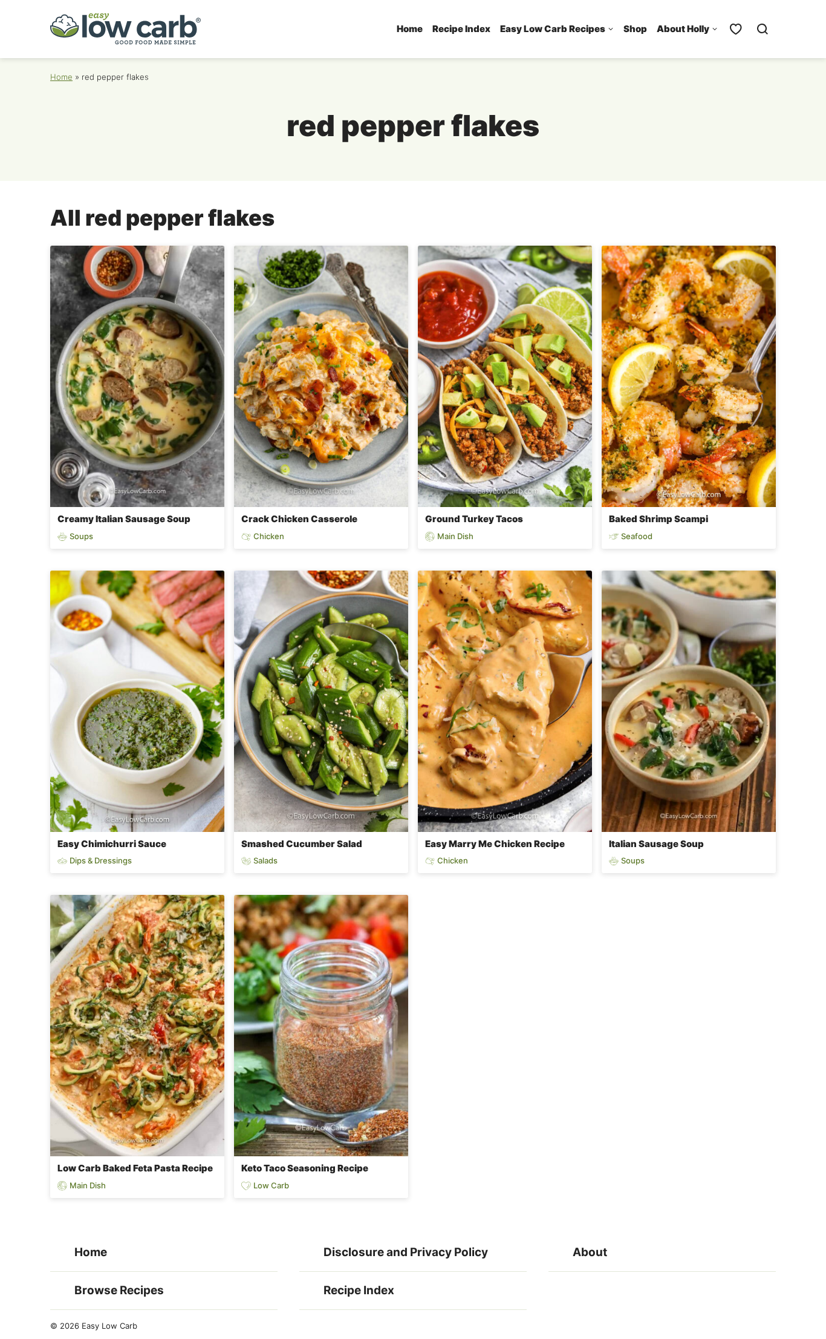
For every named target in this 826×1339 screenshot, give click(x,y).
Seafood (636, 536)
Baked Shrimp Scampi (658, 519)
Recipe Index (461, 28)
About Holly (683, 28)
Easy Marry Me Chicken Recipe (495, 844)
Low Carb (271, 1185)
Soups (81, 536)
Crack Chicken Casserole (299, 519)
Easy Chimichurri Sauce (111, 844)
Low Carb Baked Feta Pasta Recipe (135, 1168)
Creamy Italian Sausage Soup (123, 519)
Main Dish (455, 536)
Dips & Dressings (101, 860)
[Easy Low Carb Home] (125, 29)
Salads (265, 860)
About (590, 1252)
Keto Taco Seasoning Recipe (304, 1168)
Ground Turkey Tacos (474, 519)
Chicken (268, 536)
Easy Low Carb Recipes (552, 28)
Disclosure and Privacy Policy (406, 1252)
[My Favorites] (736, 29)
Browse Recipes (119, 1290)
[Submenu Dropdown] (610, 29)
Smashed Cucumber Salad (301, 844)
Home (410, 28)
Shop (635, 28)
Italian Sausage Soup (656, 844)
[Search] (762, 29)
